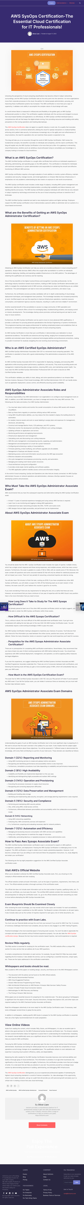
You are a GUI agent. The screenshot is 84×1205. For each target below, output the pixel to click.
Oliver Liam (43, 1105)
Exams (51, 3)
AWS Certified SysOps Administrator (28, 1090)
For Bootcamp (27, 1195)
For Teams (26, 1190)
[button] (42, 1125)
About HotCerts (48, 1174)
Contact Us (46, 1179)
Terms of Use (47, 1190)
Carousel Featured (42, 1090)
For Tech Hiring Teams (30, 1198)
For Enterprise (27, 1192)
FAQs (44, 1177)
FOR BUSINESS (61, 3)
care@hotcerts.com (70, 1193)
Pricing (25, 1179)
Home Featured (53, 1090)
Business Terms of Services (51, 1195)
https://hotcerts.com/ (42, 1115)
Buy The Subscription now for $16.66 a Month (42, 1157)
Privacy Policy (47, 1192)
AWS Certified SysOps (11, 1090)
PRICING (72, 3)
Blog (24, 1177)
